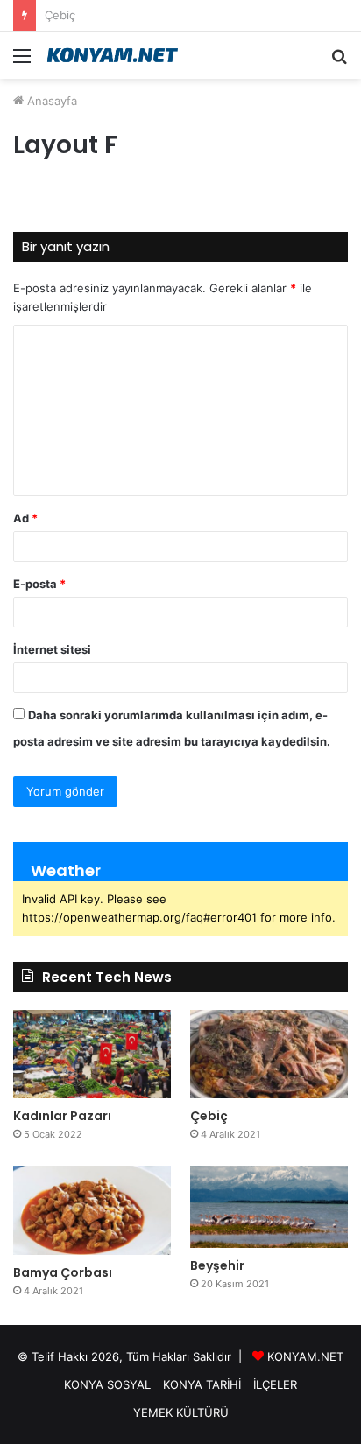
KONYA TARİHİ (202, 1384)
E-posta (39, 584)
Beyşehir (217, 1265)
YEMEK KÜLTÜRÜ (181, 1412)
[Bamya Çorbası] (92, 1210)
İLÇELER (275, 1384)
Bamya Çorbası (62, 1272)
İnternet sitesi (52, 649)
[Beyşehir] (269, 1206)
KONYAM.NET (305, 1356)
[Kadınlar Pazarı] (92, 1054)
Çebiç (209, 1116)
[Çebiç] (269, 1054)
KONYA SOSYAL (107, 1384)
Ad (25, 518)
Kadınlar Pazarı (62, 1116)
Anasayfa (50, 101)
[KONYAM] (114, 55)
